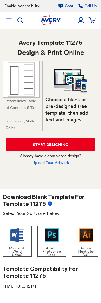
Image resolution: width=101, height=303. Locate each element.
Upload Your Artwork (50, 162)
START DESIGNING (50, 144)
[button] (70, 80)
